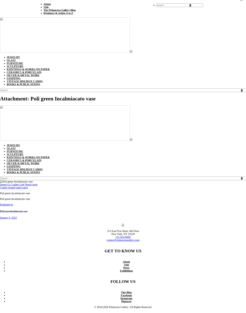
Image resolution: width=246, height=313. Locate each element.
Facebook (126, 295)
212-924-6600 (123, 237)
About (126, 261)
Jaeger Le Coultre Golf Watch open (18, 184)
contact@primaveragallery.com (123, 240)
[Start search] (241, 0)
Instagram (126, 298)
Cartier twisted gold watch (14, 187)
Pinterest (126, 301)
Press (126, 267)
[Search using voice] (190, 5)
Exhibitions (126, 270)
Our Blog (126, 292)
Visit (126, 264)
